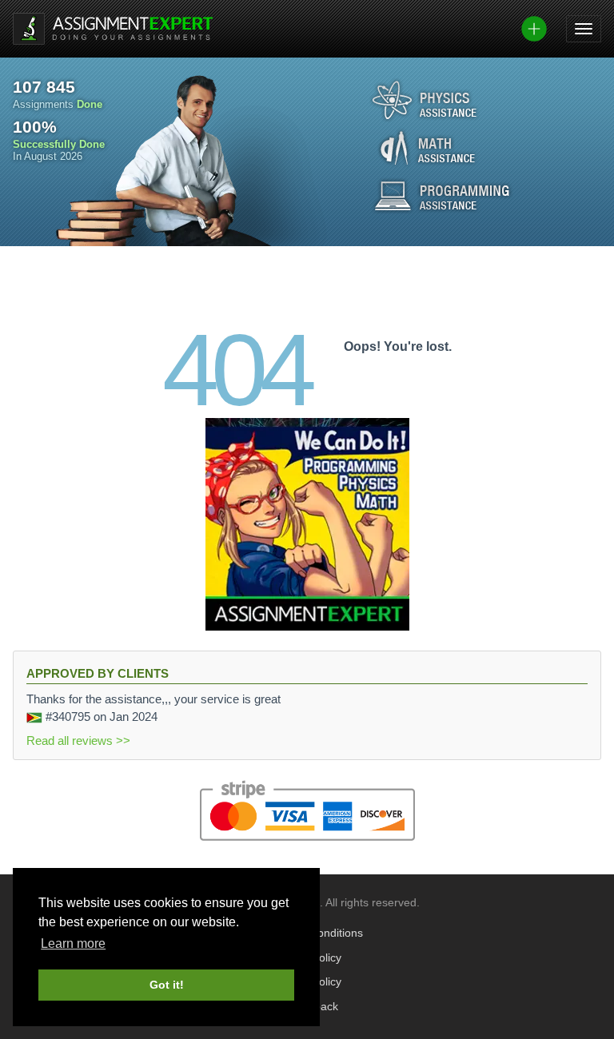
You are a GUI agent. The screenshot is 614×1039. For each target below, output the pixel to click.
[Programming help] (442, 196)
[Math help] (428, 148)
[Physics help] (424, 100)
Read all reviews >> (78, 740)
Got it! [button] (167, 984)
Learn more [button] (73, 943)
